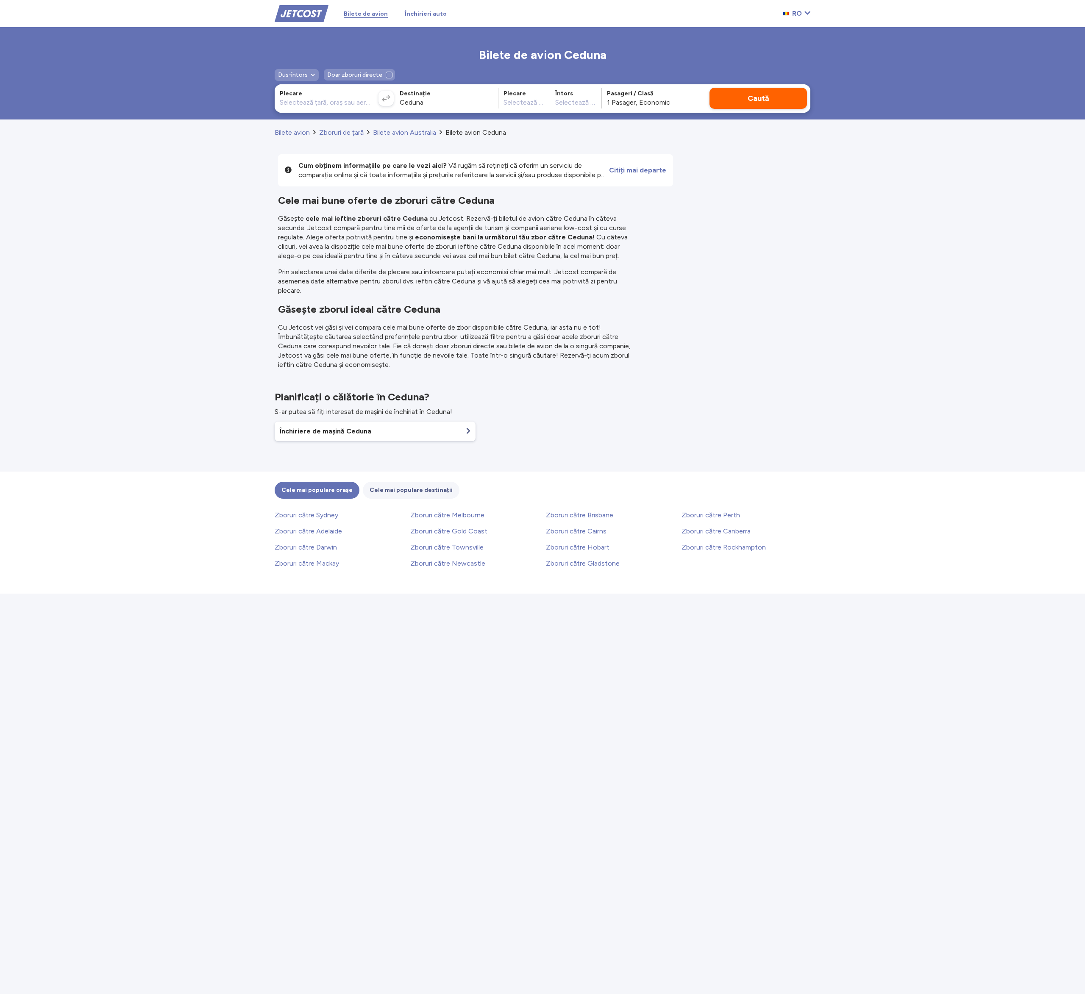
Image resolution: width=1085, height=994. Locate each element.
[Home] (301, 13)
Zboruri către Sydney (306, 515)
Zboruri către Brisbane (579, 515)
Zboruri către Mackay (307, 563)
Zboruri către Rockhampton (724, 547)
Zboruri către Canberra (716, 531)
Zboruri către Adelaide (308, 531)
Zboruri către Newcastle (447, 563)
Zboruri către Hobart (577, 547)
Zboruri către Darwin (306, 547)
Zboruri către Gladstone (583, 563)
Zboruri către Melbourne (447, 515)
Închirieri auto (426, 13)
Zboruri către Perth (711, 515)
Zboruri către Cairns (576, 531)
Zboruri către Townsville (447, 547)
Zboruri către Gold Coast (448, 531)
